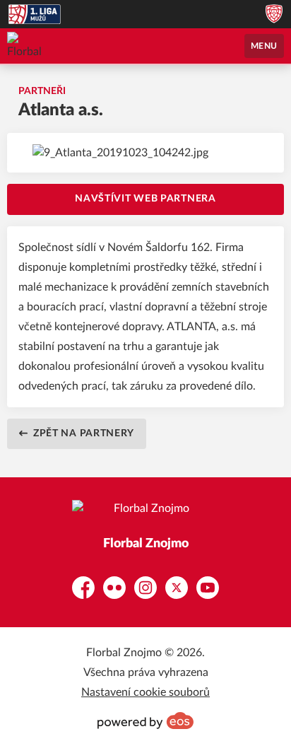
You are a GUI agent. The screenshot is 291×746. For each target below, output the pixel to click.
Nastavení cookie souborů (145, 692)
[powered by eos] (145, 720)
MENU (264, 46)
